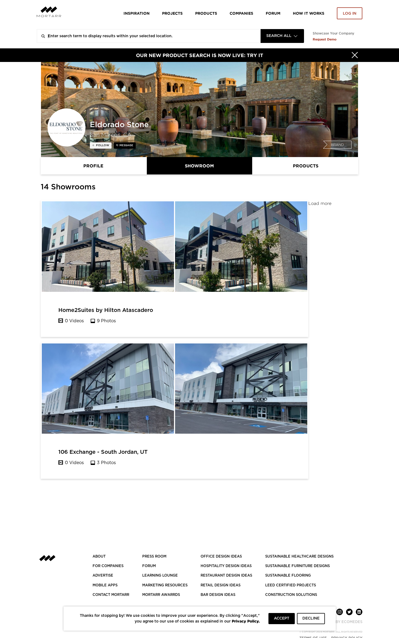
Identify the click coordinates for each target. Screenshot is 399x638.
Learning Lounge (160, 575)
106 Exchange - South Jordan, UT (103, 452)
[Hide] (354, 55)
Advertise (103, 575)
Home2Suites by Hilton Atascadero (105, 310)
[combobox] (282, 36)
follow (102, 145)
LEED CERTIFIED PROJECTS (290, 585)
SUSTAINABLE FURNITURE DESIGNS (297, 566)
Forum (273, 13)
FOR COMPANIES (108, 566)
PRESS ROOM (154, 556)
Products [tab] (305, 165)
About (99, 556)
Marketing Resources (165, 585)
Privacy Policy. (246, 621)
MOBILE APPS (105, 585)
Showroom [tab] (199, 165)
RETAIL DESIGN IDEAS (220, 585)
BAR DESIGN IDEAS (218, 595)
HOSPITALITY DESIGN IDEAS (226, 566)
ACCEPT (281, 618)
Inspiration (136, 13)
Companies (241, 13)
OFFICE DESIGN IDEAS (221, 556)
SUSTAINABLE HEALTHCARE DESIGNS (299, 556)
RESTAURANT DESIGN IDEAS (226, 575)
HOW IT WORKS (308, 13)
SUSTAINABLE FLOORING (288, 575)
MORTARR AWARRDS (161, 595)
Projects (172, 13)
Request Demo (325, 39)
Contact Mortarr (111, 595)
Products (206, 13)
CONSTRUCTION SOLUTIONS (291, 595)
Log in (349, 13)
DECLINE (310, 618)
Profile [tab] (93, 165)
